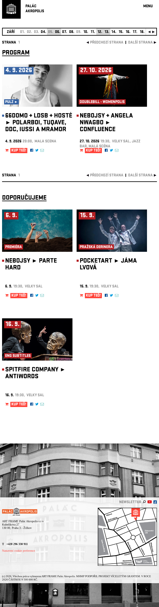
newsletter (130, 502)
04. (43, 32)
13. (107, 32)
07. (64, 32)
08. (71, 32)
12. (100, 32)
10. (85, 32)
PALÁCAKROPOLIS (34, 9)
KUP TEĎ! (18, 150)
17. (135, 32)
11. (93, 32)
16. (128, 32)
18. (142, 32)
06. (57, 32)
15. (121, 32)
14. (113, 32)
